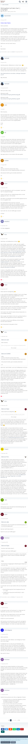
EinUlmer (13, 597)
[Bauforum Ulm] (2, 1)
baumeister (4, 11)
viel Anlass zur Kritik (9, 267)
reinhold (12, 51)
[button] (26, 1)
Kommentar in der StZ (14, 256)
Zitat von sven (5, 340)
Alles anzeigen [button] (13, 347)
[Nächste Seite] (19, 720)
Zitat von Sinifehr (6, 353)
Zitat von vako (5, 522)
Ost (19, 474)
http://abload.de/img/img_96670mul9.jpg (9, 94)
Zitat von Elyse (5, 409)
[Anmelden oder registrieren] (23, 1)
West (23, 474)
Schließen (13, 742)
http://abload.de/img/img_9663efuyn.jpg (9, 98)
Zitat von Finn (5, 457)
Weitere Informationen (5, 742)
